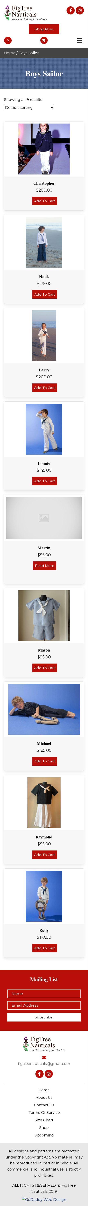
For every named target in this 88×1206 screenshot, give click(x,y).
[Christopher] (44, 149)
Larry (44, 370)
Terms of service (44, 1112)
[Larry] (44, 335)
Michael (44, 743)
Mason (44, 650)
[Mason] (44, 615)
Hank (44, 276)
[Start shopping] (44, 40)
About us (44, 1097)
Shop (44, 1127)
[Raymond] (43, 802)
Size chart (44, 1120)
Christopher (44, 183)
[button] (71, 10)
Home (9, 53)
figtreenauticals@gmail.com (44, 1063)
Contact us (44, 1105)
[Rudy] (44, 895)
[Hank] (44, 242)
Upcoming (44, 1135)
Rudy (44, 930)
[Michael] (44, 709)
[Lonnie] (44, 429)
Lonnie (44, 463)
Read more (44, 566)
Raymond (44, 837)
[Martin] (44, 518)
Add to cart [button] (44, 201)
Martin (44, 548)
